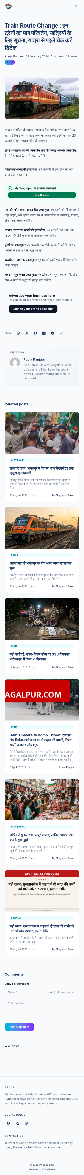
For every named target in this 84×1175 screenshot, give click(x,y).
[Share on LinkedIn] (43, 333)
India (10, 62)
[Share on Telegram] (52, 333)
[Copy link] (61, 333)
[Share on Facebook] (35, 333)
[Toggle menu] (76, 6)
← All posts (12, 1046)
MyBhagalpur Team (63, 495)
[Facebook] (8, 1123)
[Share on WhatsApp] (18, 333)
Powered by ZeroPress (42, 1169)
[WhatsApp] (26, 1123)
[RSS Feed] (17, 1123)
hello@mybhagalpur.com (44, 1147)
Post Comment (19, 1026)
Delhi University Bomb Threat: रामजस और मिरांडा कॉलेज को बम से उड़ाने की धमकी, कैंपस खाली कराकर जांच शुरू (40, 740)
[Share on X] (26, 333)
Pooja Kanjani (14, 56)
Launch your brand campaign (33, 308)
